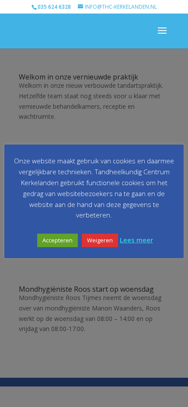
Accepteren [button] (57, 240)
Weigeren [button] (100, 240)
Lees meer (136, 239)
